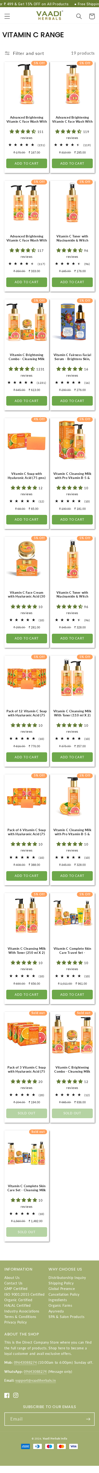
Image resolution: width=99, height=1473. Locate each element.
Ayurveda (56, 1311)
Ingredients (58, 1300)
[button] (7, 16)
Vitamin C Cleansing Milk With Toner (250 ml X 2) (27, 951)
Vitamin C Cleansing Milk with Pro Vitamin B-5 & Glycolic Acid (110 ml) (72, 478)
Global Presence (62, 1289)
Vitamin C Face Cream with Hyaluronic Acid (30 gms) (26, 597)
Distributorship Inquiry (67, 1278)
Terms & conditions (20, 1317)
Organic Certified (18, 1300)
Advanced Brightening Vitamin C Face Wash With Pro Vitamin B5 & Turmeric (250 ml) (72, 123)
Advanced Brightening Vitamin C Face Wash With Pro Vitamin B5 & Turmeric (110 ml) (26, 123)
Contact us (13, 1283)
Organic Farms (60, 1305)
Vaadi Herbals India (55, 1438)
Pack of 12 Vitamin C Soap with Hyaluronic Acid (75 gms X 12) (26, 715)
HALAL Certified (17, 1305)
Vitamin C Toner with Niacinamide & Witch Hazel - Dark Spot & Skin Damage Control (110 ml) (72, 242)
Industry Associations (21, 1311)
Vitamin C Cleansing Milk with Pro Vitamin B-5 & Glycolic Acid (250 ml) (72, 834)
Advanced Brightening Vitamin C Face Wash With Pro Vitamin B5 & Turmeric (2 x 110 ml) (26, 242)
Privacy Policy (15, 1322)
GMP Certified (15, 1289)
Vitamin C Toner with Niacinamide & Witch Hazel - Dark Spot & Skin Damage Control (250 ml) (72, 599)
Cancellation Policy (64, 1294)
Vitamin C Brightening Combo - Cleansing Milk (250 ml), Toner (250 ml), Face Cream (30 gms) (72, 1073)
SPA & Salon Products (66, 1317)
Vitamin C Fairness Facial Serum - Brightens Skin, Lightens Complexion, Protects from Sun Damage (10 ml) (72, 363)
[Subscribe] (88, 1419)
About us (12, 1278)
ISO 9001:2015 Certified (24, 1294)
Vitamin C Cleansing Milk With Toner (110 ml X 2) (72, 713)
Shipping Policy (61, 1283)
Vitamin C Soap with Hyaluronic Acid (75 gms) (27, 476)
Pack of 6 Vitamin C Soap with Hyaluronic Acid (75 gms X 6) (26, 834)
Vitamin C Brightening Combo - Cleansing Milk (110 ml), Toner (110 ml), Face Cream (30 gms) (27, 361)
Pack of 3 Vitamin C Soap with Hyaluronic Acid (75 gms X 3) (26, 1071)
